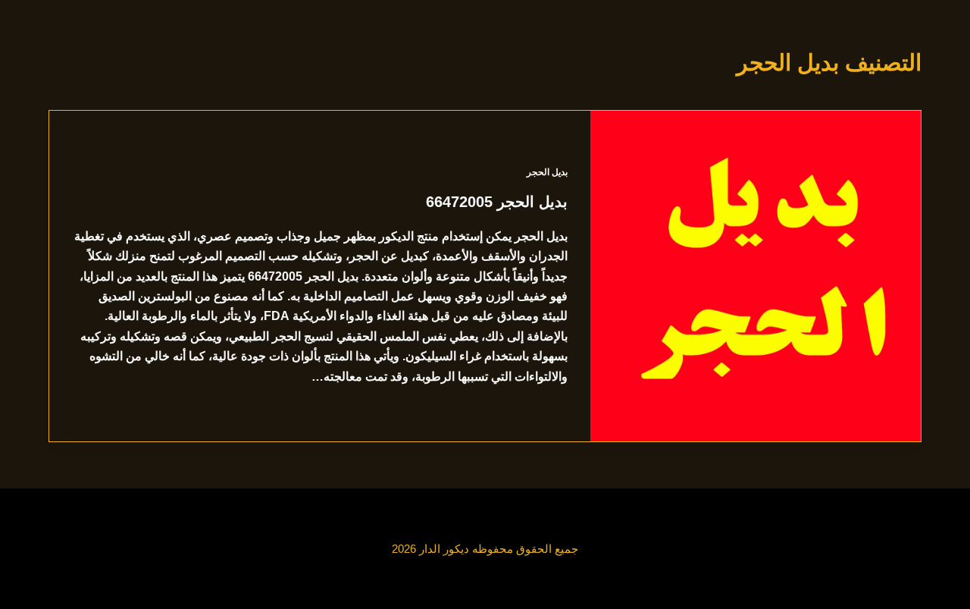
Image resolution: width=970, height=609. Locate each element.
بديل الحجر (547, 172)
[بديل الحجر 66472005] (755, 276)
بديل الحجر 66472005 (497, 201)
